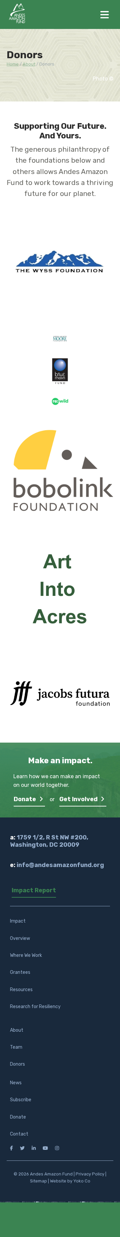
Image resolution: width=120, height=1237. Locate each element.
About (16, 1030)
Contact (19, 1134)
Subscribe (20, 1100)
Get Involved (79, 799)
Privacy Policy (90, 1173)
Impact (18, 921)
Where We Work (26, 955)
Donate (25, 799)
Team (16, 1047)
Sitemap (38, 1180)
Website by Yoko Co (70, 1180)
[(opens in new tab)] (60, 269)
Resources (21, 989)
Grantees (20, 972)
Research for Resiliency (35, 1006)
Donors (17, 1064)
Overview (20, 938)
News (16, 1083)
